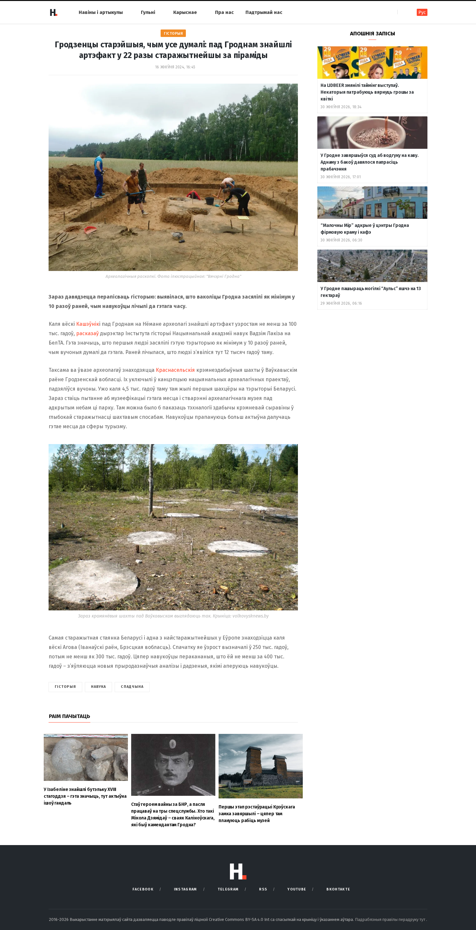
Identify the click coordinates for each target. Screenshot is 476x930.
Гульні (148, 12)
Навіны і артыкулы (101, 12)
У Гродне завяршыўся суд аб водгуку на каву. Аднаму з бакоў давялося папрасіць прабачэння (370, 162)
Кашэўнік (87, 324)
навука (98, 687)
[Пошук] (403, 12)
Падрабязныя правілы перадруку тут (390, 919)
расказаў (87, 333)
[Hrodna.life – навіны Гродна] (53, 12)
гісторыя (65, 687)
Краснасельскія (175, 370)
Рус (422, 12)
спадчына (132, 687)
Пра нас (224, 12)
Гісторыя (173, 33)
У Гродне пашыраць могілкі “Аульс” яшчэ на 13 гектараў (371, 292)
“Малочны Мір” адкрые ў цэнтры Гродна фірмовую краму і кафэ (365, 229)
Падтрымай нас (263, 12)
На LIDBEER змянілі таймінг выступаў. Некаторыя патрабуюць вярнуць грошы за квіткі (367, 92)
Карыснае (185, 12)
